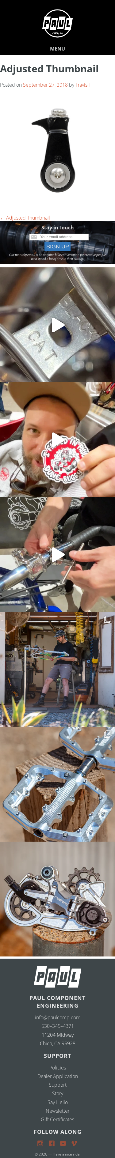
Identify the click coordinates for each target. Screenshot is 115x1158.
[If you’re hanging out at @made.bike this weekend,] (57, 439)
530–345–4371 (57, 1026)
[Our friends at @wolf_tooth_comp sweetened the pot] (57, 784)
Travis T (83, 84)
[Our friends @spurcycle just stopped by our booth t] (57, 554)
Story (57, 1093)
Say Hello (58, 1102)
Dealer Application (57, 1076)
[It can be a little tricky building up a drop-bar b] (57, 899)
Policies (57, 1067)
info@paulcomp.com (57, 1017)
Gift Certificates (57, 1119)
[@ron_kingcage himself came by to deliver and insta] (57, 324)
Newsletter (58, 1110)
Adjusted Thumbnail (25, 217)
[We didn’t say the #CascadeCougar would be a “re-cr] (57, 669)
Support (58, 1084)
